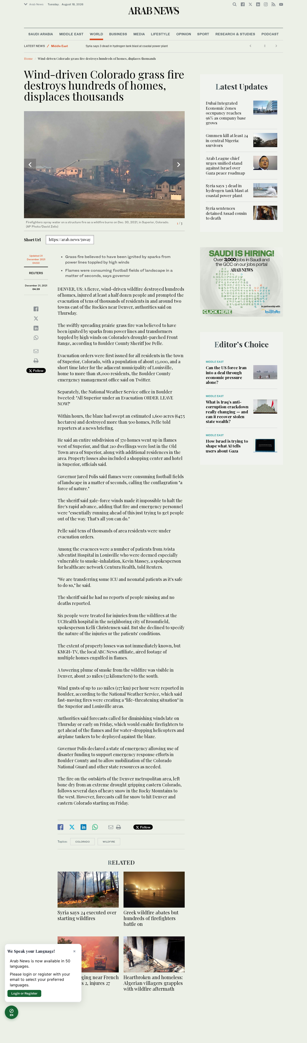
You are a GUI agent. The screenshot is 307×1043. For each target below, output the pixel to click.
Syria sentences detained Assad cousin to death (226, 213)
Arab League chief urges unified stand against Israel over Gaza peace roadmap (225, 165)
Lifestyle (160, 34)
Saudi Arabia (40, 34)
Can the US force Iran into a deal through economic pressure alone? (226, 375)
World (96, 34)
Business (118, 34)
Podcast (270, 34)
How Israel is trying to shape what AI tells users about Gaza (227, 445)
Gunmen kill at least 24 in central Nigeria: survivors (227, 140)
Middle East (71, 34)
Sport (203, 34)
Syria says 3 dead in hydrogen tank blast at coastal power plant (127, 46)
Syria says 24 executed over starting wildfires (87, 915)
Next (179, 165)
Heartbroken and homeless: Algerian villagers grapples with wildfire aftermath (153, 983)
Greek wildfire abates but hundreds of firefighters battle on (151, 918)
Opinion (183, 34)
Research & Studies (235, 34)
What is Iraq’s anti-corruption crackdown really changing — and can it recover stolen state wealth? (227, 411)
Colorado (82, 841)
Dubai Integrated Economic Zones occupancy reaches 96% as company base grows (226, 112)
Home (28, 58)
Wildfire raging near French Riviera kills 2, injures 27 (88, 980)
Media (139, 34)
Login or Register (24, 993)
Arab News (36, 4)
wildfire (109, 841)
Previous (30, 165)
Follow (37, 370)
